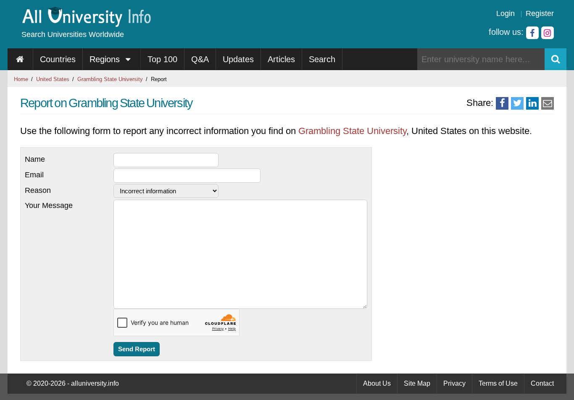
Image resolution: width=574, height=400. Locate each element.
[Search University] (555, 59)
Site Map (417, 383)
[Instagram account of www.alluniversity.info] (547, 32)
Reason (38, 190)
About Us (377, 383)
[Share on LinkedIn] (532, 103)
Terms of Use (498, 383)
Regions (106, 59)
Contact (542, 383)
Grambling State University (110, 79)
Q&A (200, 59)
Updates (238, 59)
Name (35, 159)
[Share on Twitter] (517, 103)
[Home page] (20, 59)
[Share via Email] (547, 103)
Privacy (454, 383)
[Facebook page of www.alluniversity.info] (532, 32)
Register (540, 13)
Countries (58, 59)
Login (505, 13)
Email (34, 175)
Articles (281, 59)
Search (322, 59)
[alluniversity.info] (86, 24)
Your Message (49, 205)
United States (52, 79)
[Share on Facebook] (502, 103)
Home (21, 79)
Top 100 (162, 59)
